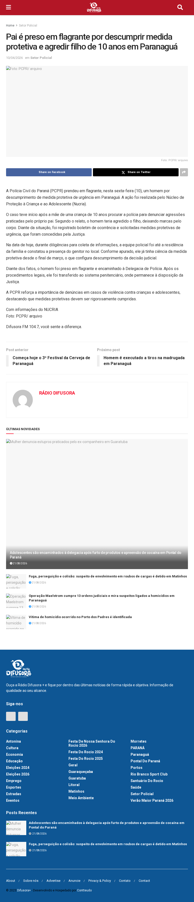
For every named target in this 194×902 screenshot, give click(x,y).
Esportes (13, 787)
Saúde (136, 787)
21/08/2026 (19, 563)
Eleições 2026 (17, 774)
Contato (125, 881)
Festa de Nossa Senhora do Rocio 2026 (91, 743)
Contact (144, 881)
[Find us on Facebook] (11, 716)
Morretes (139, 741)
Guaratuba (77, 778)
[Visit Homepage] (94, 8)
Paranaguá (140, 754)
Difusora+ (24, 890)
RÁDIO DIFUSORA (57, 393)
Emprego (13, 781)
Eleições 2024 (17, 768)
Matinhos (76, 791)
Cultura (12, 748)
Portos (136, 768)
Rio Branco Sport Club (149, 774)
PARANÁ (137, 748)
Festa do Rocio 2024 (85, 752)
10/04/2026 (14, 58)
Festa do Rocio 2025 (85, 759)
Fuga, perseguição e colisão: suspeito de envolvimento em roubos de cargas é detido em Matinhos (108, 576)
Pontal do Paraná (145, 761)
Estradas (13, 794)
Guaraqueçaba (80, 772)
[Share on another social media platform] (184, 172)
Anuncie (74, 881)
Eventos (12, 800)
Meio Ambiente (81, 798)
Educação (14, 761)
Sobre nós (30, 881)
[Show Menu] (8, 7)
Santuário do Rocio (147, 781)
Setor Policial (28, 25)
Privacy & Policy (99, 881)
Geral (73, 765)
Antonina (13, 741)
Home (10, 25)
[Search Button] (180, 7)
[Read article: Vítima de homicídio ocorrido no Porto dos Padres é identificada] (16, 622)
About (10, 881)
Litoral (74, 785)
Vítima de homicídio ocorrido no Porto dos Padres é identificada (80, 617)
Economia (14, 754)
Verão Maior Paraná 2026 (152, 800)
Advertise (53, 881)
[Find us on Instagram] (23, 716)
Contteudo (84, 890)
